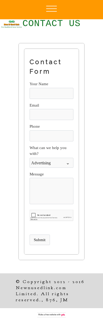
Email (34, 105)
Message (37, 174)
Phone (35, 126)
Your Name (39, 84)
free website (50, 314)
